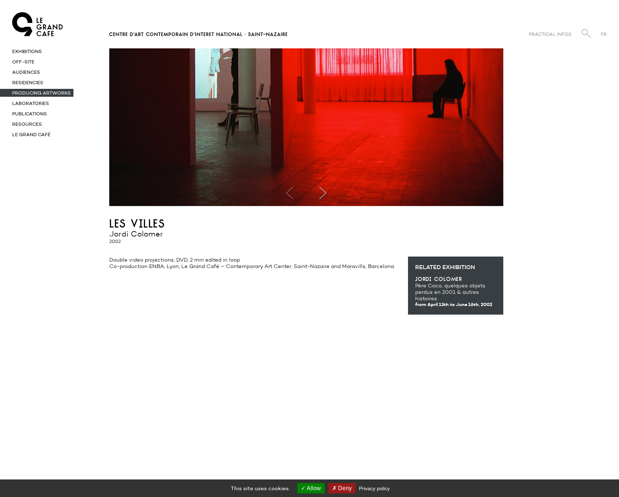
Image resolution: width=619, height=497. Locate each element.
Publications (29, 113)
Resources (27, 124)
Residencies (27, 82)
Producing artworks (41, 93)
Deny (344, 488)
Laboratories (30, 103)
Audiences (26, 72)
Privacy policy (374, 488)
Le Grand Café (31, 134)
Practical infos (550, 34)
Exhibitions (27, 51)
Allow (313, 488)
